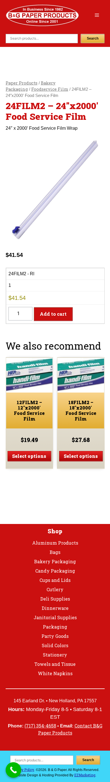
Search (92, 38)
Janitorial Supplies (55, 617)
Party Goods (55, 636)
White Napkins (55, 673)
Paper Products (22, 83)
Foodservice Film (49, 89)
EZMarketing (84, 775)
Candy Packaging (55, 571)
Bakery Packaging (55, 561)
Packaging (55, 627)
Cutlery (55, 589)
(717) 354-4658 (40, 726)
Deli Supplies (55, 599)
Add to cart (53, 314)
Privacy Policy (22, 769)
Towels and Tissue (55, 664)
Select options (29, 456)
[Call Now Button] (13, 770)
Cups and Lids (55, 580)
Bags (55, 552)
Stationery (55, 655)
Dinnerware (55, 608)
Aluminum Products (55, 543)
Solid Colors (55, 645)
